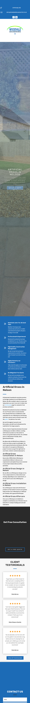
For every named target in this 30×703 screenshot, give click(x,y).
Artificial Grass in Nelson (15, 172)
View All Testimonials (15, 658)
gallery (6, 419)
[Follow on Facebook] (13, 17)
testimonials (8, 405)
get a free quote (15, 188)
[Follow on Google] (16, 17)
